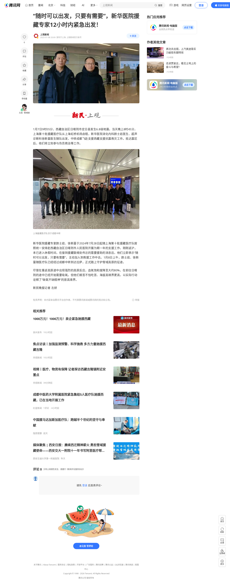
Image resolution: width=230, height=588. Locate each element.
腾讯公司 (82, 578)
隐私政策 (71, 564)
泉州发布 (37, 332)
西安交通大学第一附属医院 (46, 458)
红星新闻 (37, 408)
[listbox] (86, 384)
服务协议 (61, 564)
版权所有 (90, 578)
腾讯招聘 (99, 564)
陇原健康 (37, 433)
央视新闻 (37, 357)
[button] (188, 27)
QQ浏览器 (119, 564)
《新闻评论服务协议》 (75, 469)
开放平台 (80, 564)
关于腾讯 (37, 564)
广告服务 (90, 564)
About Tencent (49, 564)
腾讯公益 (109, 564)
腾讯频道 (129, 564)
